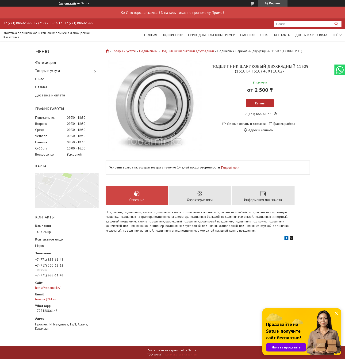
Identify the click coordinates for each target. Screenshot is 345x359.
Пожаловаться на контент (181, 354)
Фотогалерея (45, 62)
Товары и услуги (47, 71)
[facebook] (286, 239)
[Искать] (336, 24)
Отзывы (41, 87)
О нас (264, 35)
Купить (259, 103)
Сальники (248, 35)
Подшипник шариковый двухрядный (187, 51)
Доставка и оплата (311, 35)
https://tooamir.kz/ (47, 288)
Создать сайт (67, 3)
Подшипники (173, 35)
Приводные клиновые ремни (211, 35)
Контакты (282, 35)
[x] (291, 239)
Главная (150, 35)
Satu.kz (193, 350)
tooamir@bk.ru (45, 299)
